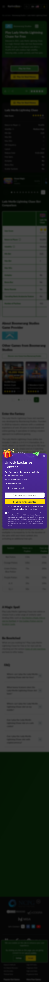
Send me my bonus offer (24, 501)
